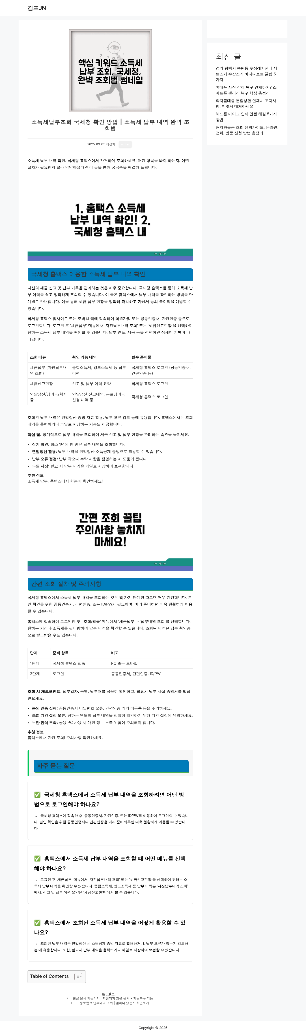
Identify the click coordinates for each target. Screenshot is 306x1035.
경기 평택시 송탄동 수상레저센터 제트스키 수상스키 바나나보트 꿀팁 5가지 (246, 74)
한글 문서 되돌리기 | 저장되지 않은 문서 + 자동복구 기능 (113, 998)
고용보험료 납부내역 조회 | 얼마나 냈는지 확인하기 (113, 1003)
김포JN (37, 7)
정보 (111, 994)
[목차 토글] (76, 977)
